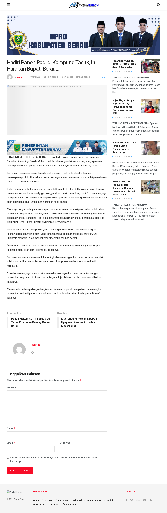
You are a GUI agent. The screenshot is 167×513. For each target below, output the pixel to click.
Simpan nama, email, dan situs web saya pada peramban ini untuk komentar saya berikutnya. (53, 459)
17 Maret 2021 (35, 77)
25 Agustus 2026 (122, 72)
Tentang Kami (70, 504)
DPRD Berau (51, 77)
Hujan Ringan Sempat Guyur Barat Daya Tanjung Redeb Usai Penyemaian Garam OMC (123, 106)
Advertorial (39, 504)
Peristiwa (63, 500)
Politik (110, 500)
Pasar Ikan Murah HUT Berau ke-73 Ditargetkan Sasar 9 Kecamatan (125, 64)
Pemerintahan (66, 77)
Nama (11, 428)
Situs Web (65, 443)
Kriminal (77, 500)
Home (36, 500)
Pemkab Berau (82, 77)
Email (11, 442)
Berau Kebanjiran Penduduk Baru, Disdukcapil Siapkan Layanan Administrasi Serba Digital (123, 188)
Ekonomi (48, 500)
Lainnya (54, 504)
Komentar (13, 387)
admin (20, 77)
